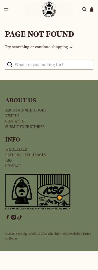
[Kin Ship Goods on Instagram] (13, 218)
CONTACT (13, 165)
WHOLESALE (16, 149)
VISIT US (12, 115)
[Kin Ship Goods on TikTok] (19, 218)
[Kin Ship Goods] (49, 9)
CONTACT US (15, 121)
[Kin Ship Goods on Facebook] (7, 218)
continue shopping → (54, 46)
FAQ (8, 160)
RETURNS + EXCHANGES (25, 154)
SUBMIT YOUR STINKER (25, 126)
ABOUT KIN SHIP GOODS (25, 110)
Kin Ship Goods (25, 234)
